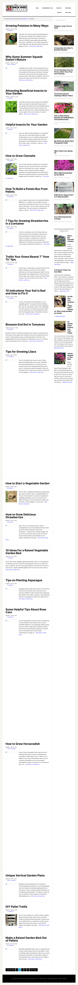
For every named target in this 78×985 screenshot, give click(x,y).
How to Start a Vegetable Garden (28, 483)
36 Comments (10, 356)
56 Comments (10, 228)
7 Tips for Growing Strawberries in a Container (27, 222)
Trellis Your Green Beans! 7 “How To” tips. (27, 258)
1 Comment (10, 98)
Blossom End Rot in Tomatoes (25, 324)
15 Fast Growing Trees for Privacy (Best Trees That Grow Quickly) (63, 72)
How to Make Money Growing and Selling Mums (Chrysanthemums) (64, 117)
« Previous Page (10, 969)
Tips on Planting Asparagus (24, 580)
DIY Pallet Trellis (16, 906)
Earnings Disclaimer (52, 978)
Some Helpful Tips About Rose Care (26, 611)
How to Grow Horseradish (23, 743)
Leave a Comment (11, 64)
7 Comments (10, 558)
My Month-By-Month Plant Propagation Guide (64, 142)
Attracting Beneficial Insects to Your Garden (26, 92)
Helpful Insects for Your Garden (26, 124)
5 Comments (10, 522)
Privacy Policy (43, 978)
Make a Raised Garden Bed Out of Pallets (26, 939)
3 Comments (10, 264)
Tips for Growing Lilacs (21, 351)
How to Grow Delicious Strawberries (21, 516)
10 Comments (10, 160)
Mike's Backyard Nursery (16, 7)
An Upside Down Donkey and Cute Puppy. (70, 327)
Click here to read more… (36, 46)
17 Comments (10, 911)
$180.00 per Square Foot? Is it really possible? (63, 196)
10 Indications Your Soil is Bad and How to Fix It (25, 292)
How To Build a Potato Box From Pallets (27, 190)
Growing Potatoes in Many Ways (27, 25)
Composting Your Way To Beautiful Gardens (63, 49)
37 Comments (10, 298)
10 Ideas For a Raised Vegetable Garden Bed (27, 552)
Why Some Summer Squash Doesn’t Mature (24, 58)
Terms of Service (62, 978)
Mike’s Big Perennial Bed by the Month (63, 174)
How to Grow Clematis (20, 155)
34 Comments (10, 945)
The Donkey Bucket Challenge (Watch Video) (63, 95)
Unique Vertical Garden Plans (25, 875)
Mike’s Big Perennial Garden (70, 238)
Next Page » (34, 969)
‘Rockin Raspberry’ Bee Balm (70, 356)
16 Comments (10, 196)
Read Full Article (64, 291)
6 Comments (10, 30)
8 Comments (10, 329)
